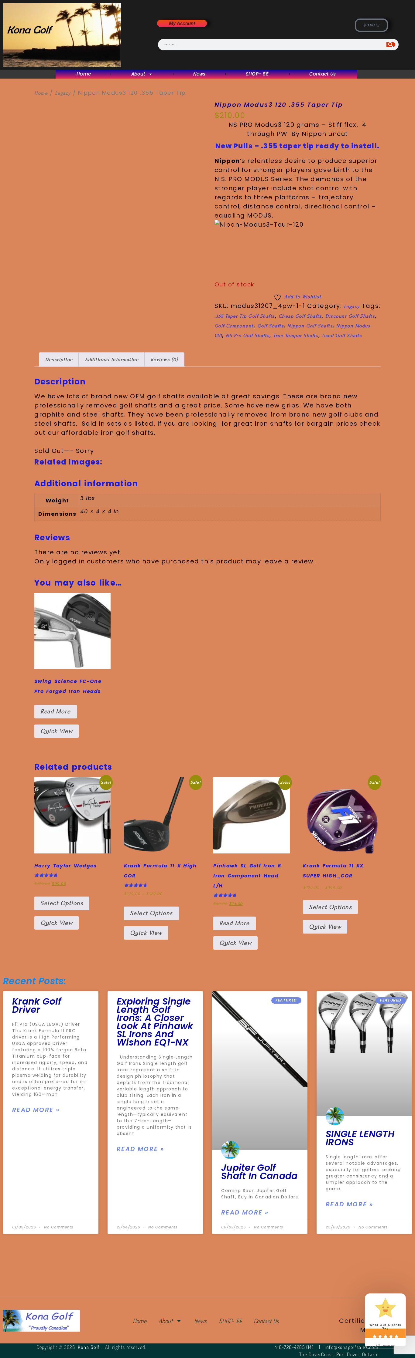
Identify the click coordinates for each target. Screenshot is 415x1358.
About (138, 74)
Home (84, 74)
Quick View (56, 731)
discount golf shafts (350, 316)
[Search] (390, 44)
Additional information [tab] (112, 359)
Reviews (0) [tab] (164, 359)
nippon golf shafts (310, 326)
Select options (61, 903)
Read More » (36, 1109)
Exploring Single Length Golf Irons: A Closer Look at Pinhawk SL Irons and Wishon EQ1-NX (155, 1022)
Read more (55, 711)
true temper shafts (295, 335)
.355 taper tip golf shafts (244, 316)
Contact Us (322, 74)
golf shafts (270, 326)
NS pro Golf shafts (247, 335)
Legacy (63, 93)
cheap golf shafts (300, 316)
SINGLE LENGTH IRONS (360, 1138)
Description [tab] (59, 359)
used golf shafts (342, 335)
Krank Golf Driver (36, 1005)
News (199, 74)
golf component (234, 326)
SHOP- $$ (257, 74)
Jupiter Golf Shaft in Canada (259, 1171)
